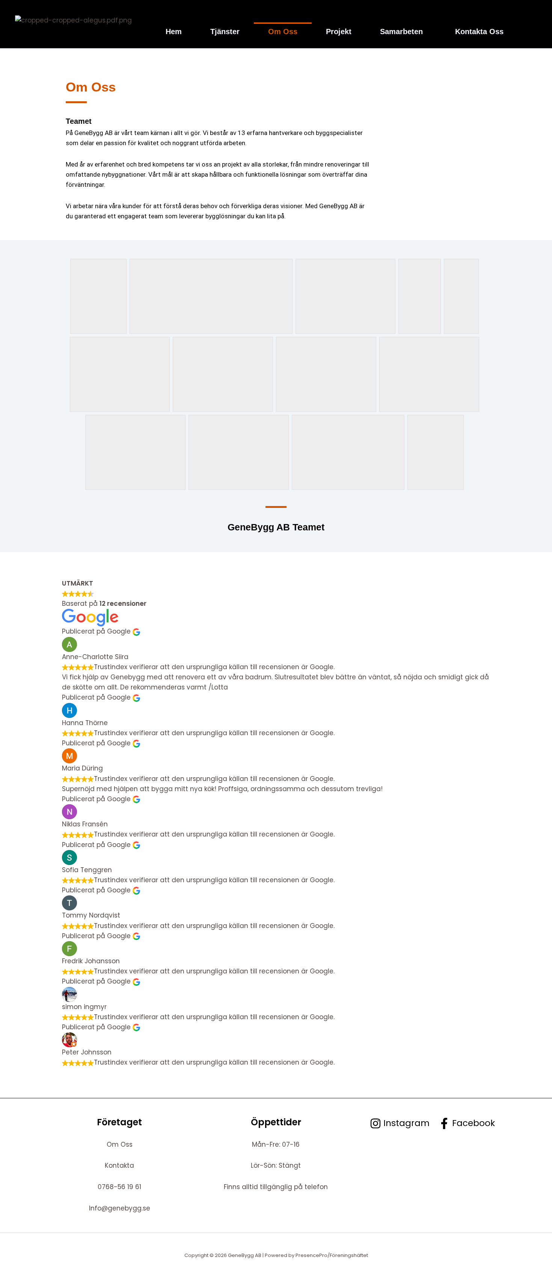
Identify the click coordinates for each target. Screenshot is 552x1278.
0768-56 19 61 (119, 1186)
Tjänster (225, 31)
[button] (403, 32)
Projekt (338, 31)
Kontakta (119, 1165)
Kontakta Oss (479, 31)
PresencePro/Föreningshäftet (332, 1255)
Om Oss (282, 31)
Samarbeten (401, 31)
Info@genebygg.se (119, 1208)
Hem (174, 31)
